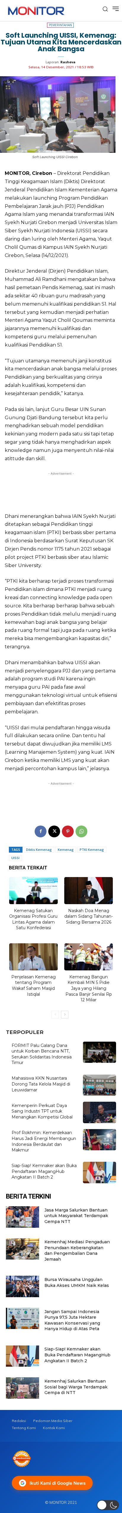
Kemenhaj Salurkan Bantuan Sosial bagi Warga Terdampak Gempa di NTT (75, 1386)
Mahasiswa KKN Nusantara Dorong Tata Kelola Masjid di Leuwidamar (41, 1083)
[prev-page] (55, 1014)
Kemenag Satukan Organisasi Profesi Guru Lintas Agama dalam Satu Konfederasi (33, 919)
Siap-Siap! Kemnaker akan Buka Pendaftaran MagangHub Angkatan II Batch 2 (44, 1171)
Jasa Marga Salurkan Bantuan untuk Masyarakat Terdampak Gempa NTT (76, 1215)
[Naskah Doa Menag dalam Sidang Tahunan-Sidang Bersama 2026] (88, 890)
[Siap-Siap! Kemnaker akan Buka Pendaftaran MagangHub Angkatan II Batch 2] (99, 1172)
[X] (54, 831)
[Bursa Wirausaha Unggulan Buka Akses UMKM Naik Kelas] (22, 1286)
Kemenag (66, 849)
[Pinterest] (68, 831)
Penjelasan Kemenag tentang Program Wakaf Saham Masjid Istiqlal (33, 985)
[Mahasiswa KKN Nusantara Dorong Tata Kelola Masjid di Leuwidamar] (99, 1085)
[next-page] (64, 1014)
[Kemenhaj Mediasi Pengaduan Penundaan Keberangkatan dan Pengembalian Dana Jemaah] (22, 1249)
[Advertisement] (61, 491)
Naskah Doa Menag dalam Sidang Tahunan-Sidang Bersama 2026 (88, 916)
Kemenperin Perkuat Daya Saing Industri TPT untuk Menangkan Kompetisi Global (42, 1111)
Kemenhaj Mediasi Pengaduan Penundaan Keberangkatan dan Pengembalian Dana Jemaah (77, 1250)
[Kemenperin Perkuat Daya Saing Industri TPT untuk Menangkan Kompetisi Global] (99, 1112)
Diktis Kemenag (39, 849)
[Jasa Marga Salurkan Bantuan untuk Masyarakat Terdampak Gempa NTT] (22, 1217)
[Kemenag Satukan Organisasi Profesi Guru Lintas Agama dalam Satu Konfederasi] (33, 890)
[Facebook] (40, 831)
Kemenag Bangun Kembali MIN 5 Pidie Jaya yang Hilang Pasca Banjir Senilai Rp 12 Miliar (88, 988)
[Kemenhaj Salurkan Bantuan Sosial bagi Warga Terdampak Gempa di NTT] (22, 1388)
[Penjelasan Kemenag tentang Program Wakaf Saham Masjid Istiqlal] (33, 956)
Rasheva (68, 62)
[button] (108, 1505)
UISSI (15, 858)
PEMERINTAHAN (60, 25)
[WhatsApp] (81, 831)
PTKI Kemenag (92, 849)
